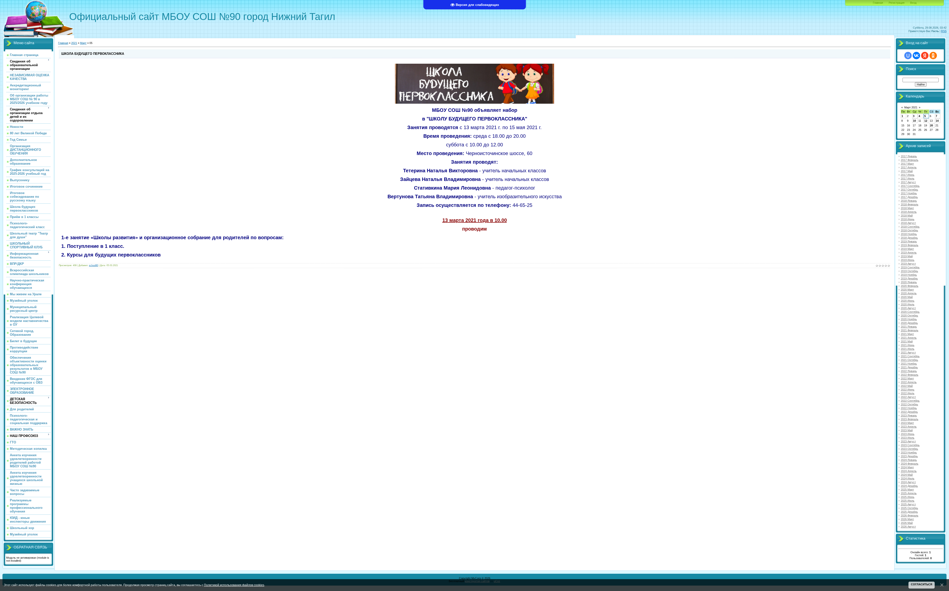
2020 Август (908, 308)
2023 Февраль (909, 419)
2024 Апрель (909, 471)
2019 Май (907, 256)
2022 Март (907, 378)
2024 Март (907, 467)
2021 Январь (909, 326)
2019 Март (907, 248)
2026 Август (908, 526)
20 (931, 125)
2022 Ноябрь (909, 408)
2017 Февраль (909, 159)
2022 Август (908, 396)
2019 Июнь (907, 259)
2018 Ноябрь (909, 234)
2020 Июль (907, 304)
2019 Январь (909, 241)
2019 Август (908, 263)
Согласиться (921, 584)
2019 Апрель (909, 252)
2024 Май (907, 474)
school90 (93, 265)
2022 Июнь (907, 389)
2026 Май (907, 522)
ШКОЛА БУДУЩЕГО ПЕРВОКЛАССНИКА (92, 54)
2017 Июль (907, 178)
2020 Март (907, 289)
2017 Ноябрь (909, 193)
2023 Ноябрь (909, 452)
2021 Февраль (909, 330)
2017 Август (908, 182)
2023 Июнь (907, 434)
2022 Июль (907, 393)
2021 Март (907, 334)
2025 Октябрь (909, 508)
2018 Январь (909, 200)
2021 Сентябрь (910, 356)
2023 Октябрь (909, 448)
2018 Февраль (909, 204)
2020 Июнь (907, 300)
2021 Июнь (907, 345)
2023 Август (908, 441)
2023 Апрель (909, 426)
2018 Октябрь (909, 230)
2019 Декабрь (909, 278)
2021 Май (907, 341)
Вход (913, 2)
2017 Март (907, 163)
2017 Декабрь (909, 197)
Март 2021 (910, 107)
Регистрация (897, 2)
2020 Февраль (909, 285)
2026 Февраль (909, 515)
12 (925, 120)
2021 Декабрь (909, 367)
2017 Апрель (909, 167)
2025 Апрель (909, 493)
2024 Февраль (909, 463)
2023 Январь (909, 415)
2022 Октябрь (909, 404)
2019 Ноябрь (909, 274)
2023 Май (907, 430)
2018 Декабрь (909, 237)
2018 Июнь (907, 219)
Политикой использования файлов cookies (234, 585)
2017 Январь (909, 156)
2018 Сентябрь (910, 226)
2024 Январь (909, 459)
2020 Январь (909, 282)
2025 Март (907, 489)
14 (937, 120)
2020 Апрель (909, 293)
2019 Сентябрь (910, 267)
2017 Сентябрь (910, 185)
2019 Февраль (909, 245)
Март (83, 42)
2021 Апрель (909, 337)
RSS (944, 31)
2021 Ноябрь (909, 363)
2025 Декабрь (909, 511)
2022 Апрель (909, 382)
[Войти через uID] (908, 55)
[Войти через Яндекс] (924, 55)
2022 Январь (909, 371)
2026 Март (907, 519)
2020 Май (907, 297)
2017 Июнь (907, 174)
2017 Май (907, 171)
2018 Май (907, 215)
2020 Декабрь (909, 322)
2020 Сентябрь (910, 311)
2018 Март (907, 208)
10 (914, 120)
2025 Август (908, 504)
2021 (74, 42)
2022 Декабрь (909, 411)
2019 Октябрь (909, 271)
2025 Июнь (907, 496)
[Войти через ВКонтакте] (916, 55)
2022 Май (907, 385)
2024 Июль (907, 478)
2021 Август (908, 352)
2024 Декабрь (909, 485)
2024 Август (908, 482)
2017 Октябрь (909, 189)
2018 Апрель (909, 211)
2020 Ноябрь (909, 319)
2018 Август (908, 222)
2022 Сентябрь (910, 400)
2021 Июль (907, 348)
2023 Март (907, 422)
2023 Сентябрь (910, 445)
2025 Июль (907, 500)
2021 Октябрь (909, 359)
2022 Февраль (909, 374)
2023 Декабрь (909, 456)
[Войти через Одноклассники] (933, 55)
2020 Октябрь (909, 315)
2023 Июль (907, 437)
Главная (878, 2)
